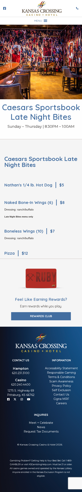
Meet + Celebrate (41, 423)
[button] (38, 21)
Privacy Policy (61, 386)
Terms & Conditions (61, 377)
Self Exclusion (61, 390)
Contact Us (61, 394)
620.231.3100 (20, 373)
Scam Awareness (61, 381)
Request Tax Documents (41, 431)
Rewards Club (41, 316)
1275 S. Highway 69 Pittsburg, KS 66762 (20, 393)
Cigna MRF (61, 399)
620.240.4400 (20, 384)
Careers (61, 403)
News (41, 427)
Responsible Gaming (61, 372)
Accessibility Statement (61, 368)
